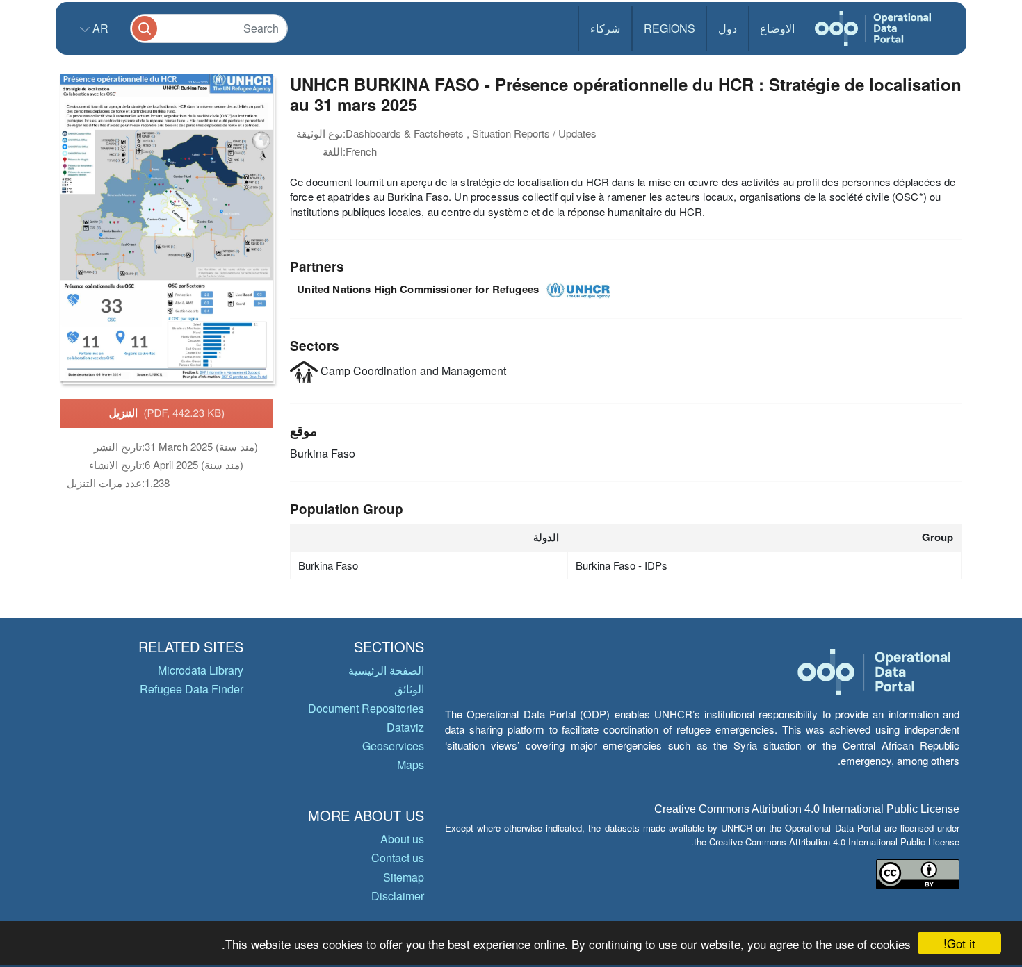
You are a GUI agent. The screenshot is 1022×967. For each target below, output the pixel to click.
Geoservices (393, 746)
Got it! (959, 943)
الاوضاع (777, 28)
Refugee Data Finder (191, 689)
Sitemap (403, 877)
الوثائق (409, 689)
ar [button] (99, 28)
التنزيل (167, 412)
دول (727, 28)
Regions (669, 28)
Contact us (397, 858)
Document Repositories (366, 708)
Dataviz (405, 727)
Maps (410, 764)
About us (402, 839)
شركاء (605, 28)
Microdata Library (200, 670)
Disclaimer (397, 896)
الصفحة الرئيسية (386, 670)
